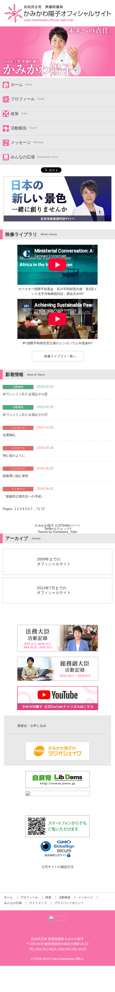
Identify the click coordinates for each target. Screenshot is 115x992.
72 (43, 509)
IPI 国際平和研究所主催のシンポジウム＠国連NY (57, 343)
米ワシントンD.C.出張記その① (25, 415)
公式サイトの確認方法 (57, 866)
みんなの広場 (23, 157)
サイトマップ (38, 902)
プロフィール (23, 99)
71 (38, 509)
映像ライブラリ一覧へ (60, 356)
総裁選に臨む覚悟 (15, 476)
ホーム (17, 84)
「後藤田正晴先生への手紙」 (23, 496)
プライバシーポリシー (69, 902)
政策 (15, 114)
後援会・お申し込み (31, 726)
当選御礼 (9, 435)
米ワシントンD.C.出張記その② (25, 394)
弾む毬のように (14, 455)
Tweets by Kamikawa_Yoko (57, 532)
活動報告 (19, 128)
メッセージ (21, 142)
